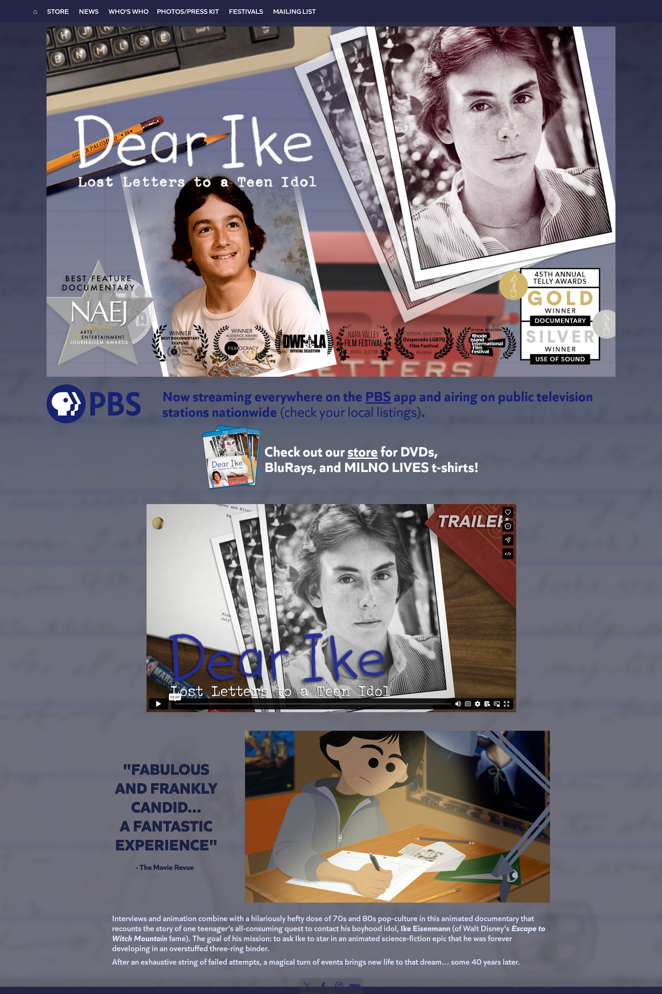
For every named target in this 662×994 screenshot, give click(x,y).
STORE (58, 11)
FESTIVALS (246, 11)
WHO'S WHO (129, 11)
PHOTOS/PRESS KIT (188, 11)
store (363, 450)
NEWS (89, 11)
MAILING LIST (294, 11)
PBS (378, 395)
